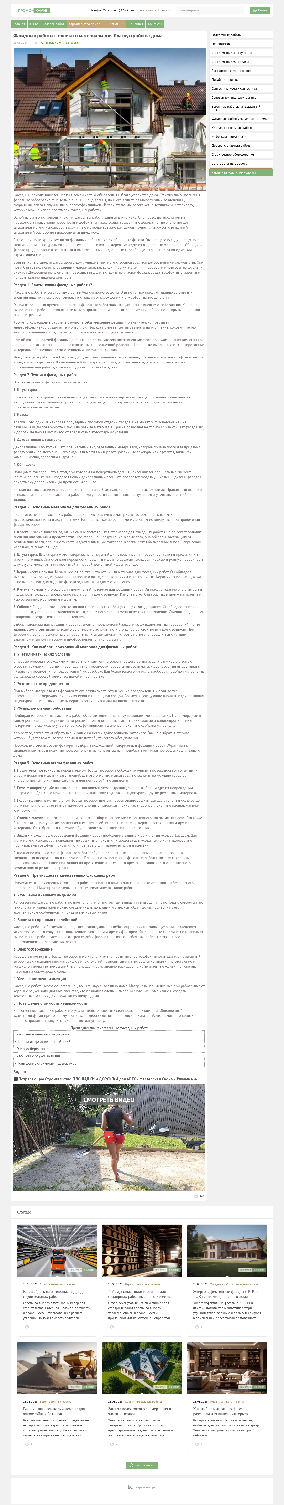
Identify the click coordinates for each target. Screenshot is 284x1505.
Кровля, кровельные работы (232, 127)
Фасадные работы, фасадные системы (239, 119)
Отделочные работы (226, 35)
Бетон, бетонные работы (230, 163)
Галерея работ (53, 24)
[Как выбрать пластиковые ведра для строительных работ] (57, 1250)
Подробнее (82, 1326)
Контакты (164, 10)
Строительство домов (85, 24)
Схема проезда (146, 10)
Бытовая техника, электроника (234, 97)
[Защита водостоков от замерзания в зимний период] (142, 1368)
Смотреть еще (145, 1465)
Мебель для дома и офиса (230, 136)
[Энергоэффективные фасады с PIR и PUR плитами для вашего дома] (227, 1250)
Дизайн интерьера (225, 79)
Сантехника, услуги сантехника (234, 88)
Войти (262, 10)
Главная (19, 24)
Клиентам (136, 24)
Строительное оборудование (233, 154)
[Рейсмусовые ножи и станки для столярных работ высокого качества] (142, 1250)
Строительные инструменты (232, 53)
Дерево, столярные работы (231, 145)
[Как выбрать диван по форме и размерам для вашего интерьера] (227, 1368)
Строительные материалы (230, 62)
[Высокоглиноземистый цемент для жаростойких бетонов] (57, 1368)
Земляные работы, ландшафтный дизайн (236, 108)
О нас (34, 24)
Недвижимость (222, 44)
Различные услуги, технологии (60, 43)
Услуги (115, 24)
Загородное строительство (231, 70)
